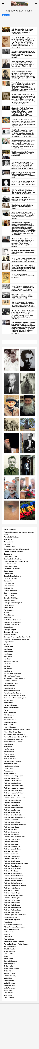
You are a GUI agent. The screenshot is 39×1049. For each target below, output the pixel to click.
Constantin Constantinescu (13, 559)
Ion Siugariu (8, 671)
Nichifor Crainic (9, 749)
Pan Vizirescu (8, 771)
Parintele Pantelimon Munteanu (15, 886)
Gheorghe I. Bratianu (11, 632)
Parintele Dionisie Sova (12, 805)
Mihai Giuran (8, 717)
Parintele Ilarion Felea (11, 827)
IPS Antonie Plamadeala (12, 673)
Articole (6, 534)
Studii (6, 956)
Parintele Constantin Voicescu (14, 793)
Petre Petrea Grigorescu (12, 920)
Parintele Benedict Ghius (12, 783)
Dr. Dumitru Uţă (9, 586)
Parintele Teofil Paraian (12, 902)
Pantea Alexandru (10, 773)
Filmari (6, 612)
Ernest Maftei (8, 608)
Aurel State (8, 539)
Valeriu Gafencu (9, 973)
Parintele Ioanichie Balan (12, 849)
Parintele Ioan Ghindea (12, 839)
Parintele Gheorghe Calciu (13, 815)
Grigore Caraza (9, 642)
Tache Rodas (8, 959)
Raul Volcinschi (9, 939)
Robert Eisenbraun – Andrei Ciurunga (16, 944)
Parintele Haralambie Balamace (15, 824)
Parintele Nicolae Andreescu (13, 876)
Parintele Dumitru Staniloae (13, 808)
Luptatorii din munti (11, 683)
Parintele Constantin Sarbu (13, 790)
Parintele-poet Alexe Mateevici (15, 915)
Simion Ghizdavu (9, 951)
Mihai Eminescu (9, 715)
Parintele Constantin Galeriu (13, 786)
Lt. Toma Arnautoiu (10, 681)
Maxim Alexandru (10, 712)
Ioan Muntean (8, 652)
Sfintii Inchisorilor (10, 949)
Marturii (6, 710)
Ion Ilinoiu (7, 664)
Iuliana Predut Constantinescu (14, 678)
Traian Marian (8, 966)
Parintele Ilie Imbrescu (11, 832)
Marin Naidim (8, 700)
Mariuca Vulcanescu (10, 705)
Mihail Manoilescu (10, 720)
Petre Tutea (8, 922)
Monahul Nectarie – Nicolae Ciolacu (16, 737)
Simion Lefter (8, 954)
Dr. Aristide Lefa (9, 583)
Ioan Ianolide (8, 647)
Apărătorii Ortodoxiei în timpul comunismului (19, 532)
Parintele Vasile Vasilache (12, 910)
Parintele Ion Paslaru (11, 854)
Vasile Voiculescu (9, 988)
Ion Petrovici (8, 669)
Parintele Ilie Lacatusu (11, 834)
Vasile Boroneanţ (10, 976)
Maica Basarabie (9, 686)
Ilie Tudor (7, 644)
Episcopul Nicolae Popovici (13, 603)
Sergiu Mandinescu (10, 946)
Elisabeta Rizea (9, 600)
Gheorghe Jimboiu (10, 634)
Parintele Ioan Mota (11, 844)
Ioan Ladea (8, 649)
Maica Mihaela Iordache (12, 690)
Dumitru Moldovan (10, 593)
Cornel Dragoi (8, 571)
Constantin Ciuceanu (11, 556)
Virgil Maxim (8, 995)
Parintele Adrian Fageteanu (13, 776)
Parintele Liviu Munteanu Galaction (16, 864)
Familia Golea (8, 610)
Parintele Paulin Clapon (12, 888)
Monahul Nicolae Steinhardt (13, 739)
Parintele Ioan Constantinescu (14, 837)
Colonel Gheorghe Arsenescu (13, 552)
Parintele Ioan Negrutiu (12, 846)
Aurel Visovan (8, 542)
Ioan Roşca (8, 654)
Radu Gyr (7, 934)
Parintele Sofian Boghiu (12, 898)
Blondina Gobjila (9, 547)
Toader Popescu (9, 964)
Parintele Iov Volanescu (12, 856)
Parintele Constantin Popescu (14, 788)
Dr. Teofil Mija (8, 588)
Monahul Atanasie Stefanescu (14, 734)
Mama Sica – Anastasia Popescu (15, 698)
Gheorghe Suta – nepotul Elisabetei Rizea (18, 637)
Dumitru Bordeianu (10, 591)
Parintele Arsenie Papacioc (13, 781)
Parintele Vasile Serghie (12, 905)
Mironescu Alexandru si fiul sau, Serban (17, 730)
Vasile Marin (8, 978)
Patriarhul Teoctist (10, 917)
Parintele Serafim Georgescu (13, 895)
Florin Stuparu (9, 615)
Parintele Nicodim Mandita (13, 873)
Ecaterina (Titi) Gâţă (11, 598)
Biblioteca (7, 544)
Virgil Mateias (8, 993)
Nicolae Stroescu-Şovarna (13, 761)
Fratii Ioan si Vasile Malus (12, 622)
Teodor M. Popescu (10, 961)
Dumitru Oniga (9, 595)
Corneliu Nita (8, 574)
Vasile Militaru (9, 980)
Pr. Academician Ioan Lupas (13, 924)
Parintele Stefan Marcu (12, 900)
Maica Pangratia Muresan (12, 693)
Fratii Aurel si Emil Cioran (12, 620)
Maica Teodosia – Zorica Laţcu (14, 695)
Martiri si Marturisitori (11, 708)
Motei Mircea (8, 744)
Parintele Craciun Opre (11, 795)
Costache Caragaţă (10, 578)
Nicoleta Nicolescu (10, 764)
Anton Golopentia (10, 530)
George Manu (8, 627)
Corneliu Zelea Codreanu (12, 576)
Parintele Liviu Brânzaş (12, 861)
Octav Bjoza (8, 768)
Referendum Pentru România (14, 942)
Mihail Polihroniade (10, 722)
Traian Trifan (8, 971)
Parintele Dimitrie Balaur (12, 800)
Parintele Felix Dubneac (12, 810)
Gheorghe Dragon (10, 630)
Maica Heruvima (9, 688)
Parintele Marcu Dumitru (12, 866)
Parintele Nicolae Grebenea (13, 881)
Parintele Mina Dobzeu (11, 871)
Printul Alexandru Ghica (12, 929)
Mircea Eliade (8, 725)
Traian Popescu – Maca (12, 968)
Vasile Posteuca (9, 985)
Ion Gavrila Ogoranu (11, 661)
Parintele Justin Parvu (11, 859)
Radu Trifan (8, 937)
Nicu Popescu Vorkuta (11, 766)
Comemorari (8, 554)
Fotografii (7, 617)
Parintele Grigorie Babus (12, 822)
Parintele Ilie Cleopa (11, 829)
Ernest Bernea (9, 605)
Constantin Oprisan (10, 566)
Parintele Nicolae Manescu (13, 883)
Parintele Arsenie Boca (11, 778)
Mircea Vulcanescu (10, 727)
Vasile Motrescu (9, 983)
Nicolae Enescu (9, 754)
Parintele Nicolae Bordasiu (13, 878)
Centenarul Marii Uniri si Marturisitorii (16, 549)
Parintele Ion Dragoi (11, 851)
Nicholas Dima (9, 751)
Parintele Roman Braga (12, 893)
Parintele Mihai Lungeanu (12, 868)
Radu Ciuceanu (9, 932)
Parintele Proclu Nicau (11, 890)
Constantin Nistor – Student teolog (16, 561)
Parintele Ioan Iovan (11, 842)
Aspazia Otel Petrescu (11, 537)
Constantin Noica (10, 564)
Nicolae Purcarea (10, 759)
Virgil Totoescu (9, 998)
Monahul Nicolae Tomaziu (13, 742)
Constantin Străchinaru (12, 569)
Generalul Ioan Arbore (11, 625)
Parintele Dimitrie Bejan (12, 803)
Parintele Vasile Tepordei (12, 907)
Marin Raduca (8, 703)
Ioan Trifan (8, 656)
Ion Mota (7, 666)
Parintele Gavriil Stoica (12, 812)
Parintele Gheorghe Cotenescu (14, 817)
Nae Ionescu (8, 747)
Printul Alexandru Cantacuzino (14, 927)
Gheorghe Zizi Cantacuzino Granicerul (16, 639)
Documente (8, 581)
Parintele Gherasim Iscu (12, 820)
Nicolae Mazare (9, 756)
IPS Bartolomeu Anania (12, 676)
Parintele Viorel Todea (11, 912)
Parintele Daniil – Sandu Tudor (14, 798)
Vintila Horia (8, 990)
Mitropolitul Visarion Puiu (12, 732)
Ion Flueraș (8, 659)
